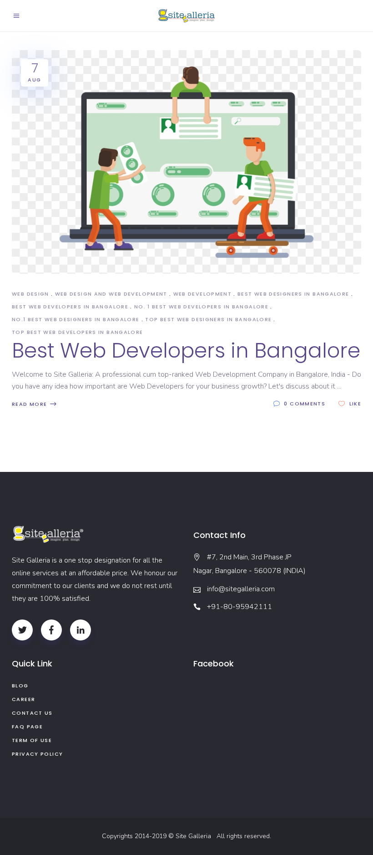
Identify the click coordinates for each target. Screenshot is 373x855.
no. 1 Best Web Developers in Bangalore (201, 306)
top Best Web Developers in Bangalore (77, 332)
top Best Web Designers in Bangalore (208, 319)
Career (23, 699)
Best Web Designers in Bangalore (293, 293)
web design (30, 293)
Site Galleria (195, 836)
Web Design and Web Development (111, 293)
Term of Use (32, 740)
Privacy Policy (37, 754)
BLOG (20, 685)
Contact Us (32, 713)
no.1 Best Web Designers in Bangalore (76, 319)
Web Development (202, 293)
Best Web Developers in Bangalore (70, 306)
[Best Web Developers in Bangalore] (186, 162)
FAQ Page (27, 726)
